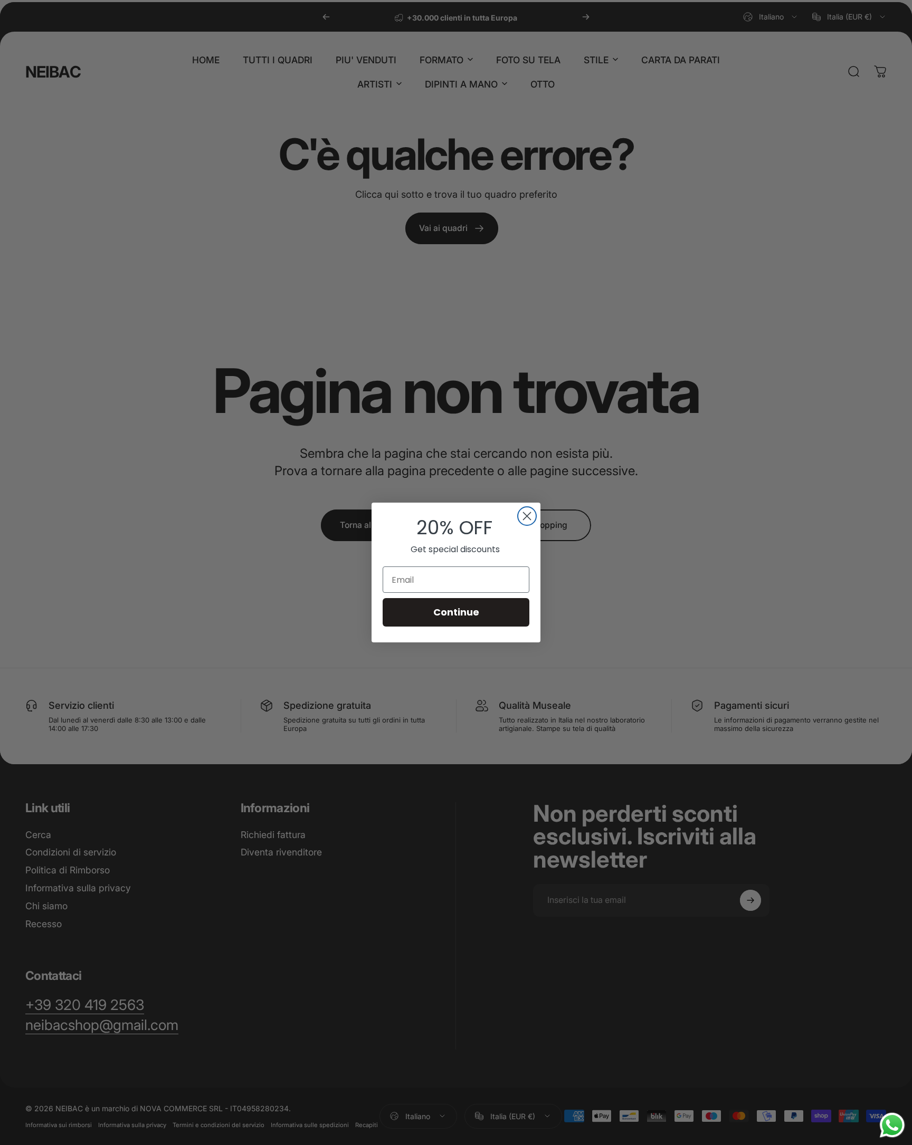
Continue (456, 612)
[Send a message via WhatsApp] (892, 1125)
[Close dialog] (527, 516)
